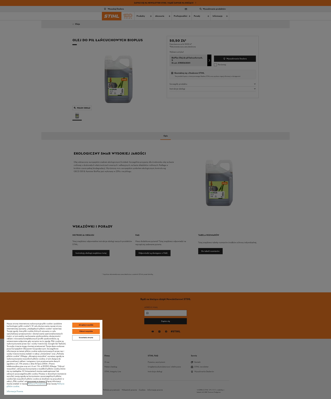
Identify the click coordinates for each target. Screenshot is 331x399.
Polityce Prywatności (37, 383)
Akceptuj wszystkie (86, 325)
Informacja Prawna (15, 391)
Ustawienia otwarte (86, 338)
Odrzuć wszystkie (86, 331)
